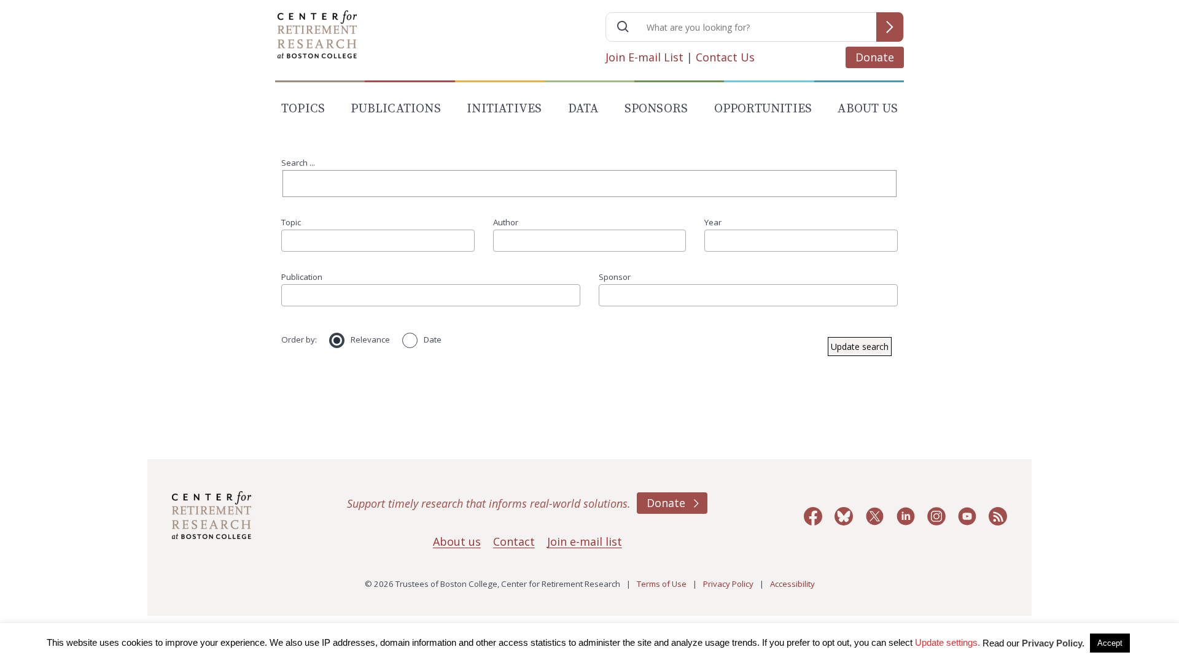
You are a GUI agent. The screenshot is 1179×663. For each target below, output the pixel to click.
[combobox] (378, 241)
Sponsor (615, 276)
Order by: (299, 339)
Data (583, 109)
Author (505, 222)
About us (457, 541)
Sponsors (656, 109)
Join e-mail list (584, 541)
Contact (514, 541)
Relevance (370, 339)
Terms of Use (662, 583)
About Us (868, 109)
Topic (291, 222)
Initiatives (504, 109)
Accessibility (792, 583)
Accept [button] (1110, 643)
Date (433, 339)
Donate (874, 57)
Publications (395, 109)
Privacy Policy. (1053, 643)
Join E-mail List (644, 57)
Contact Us (725, 57)
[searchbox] (289, 240)
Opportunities (763, 109)
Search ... (298, 162)
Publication (301, 276)
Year (713, 222)
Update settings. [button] (947, 642)
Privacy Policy (728, 583)
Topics (303, 109)
